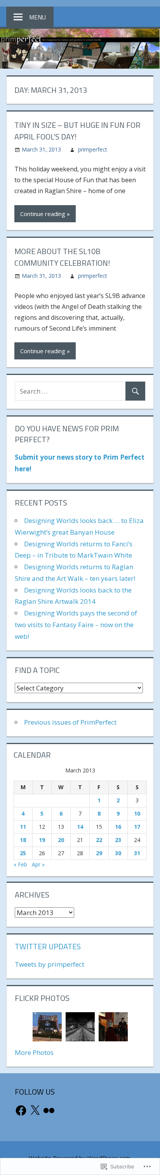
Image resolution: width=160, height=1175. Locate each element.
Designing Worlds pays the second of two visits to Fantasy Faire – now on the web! (76, 624)
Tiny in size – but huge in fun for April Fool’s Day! (77, 131)
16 (118, 826)
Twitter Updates (48, 946)
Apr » (38, 864)
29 (99, 853)
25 (23, 853)
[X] (35, 1110)
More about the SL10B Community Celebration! (62, 257)
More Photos (34, 1052)
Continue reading (42, 214)
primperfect (92, 149)
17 (137, 826)
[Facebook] (21, 1110)
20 (61, 840)
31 (137, 853)
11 (23, 826)
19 (42, 840)
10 (137, 813)
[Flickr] (49, 1110)
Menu (37, 17)
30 (118, 853)
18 (23, 840)
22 (99, 840)
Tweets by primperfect (49, 964)
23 (118, 840)
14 (80, 826)
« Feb (20, 864)
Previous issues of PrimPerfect (70, 722)
